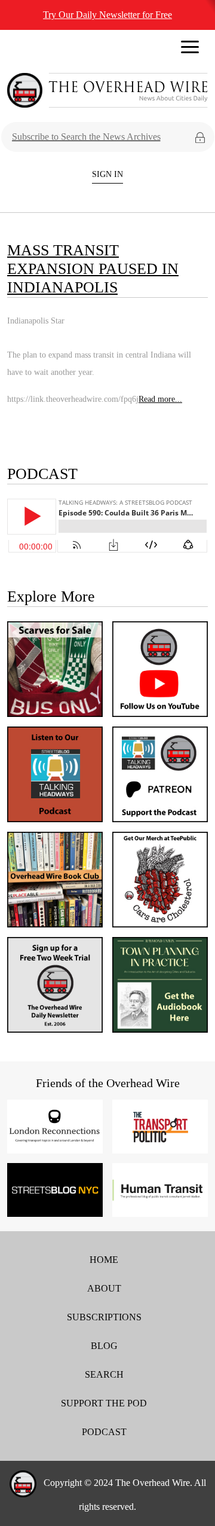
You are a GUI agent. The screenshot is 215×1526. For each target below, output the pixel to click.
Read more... (160, 399)
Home (104, 1260)
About (104, 1288)
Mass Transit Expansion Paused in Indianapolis (93, 269)
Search (104, 1374)
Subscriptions (104, 1317)
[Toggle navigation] (190, 50)
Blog (104, 1346)
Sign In (107, 174)
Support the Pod (104, 1403)
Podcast (104, 1432)
